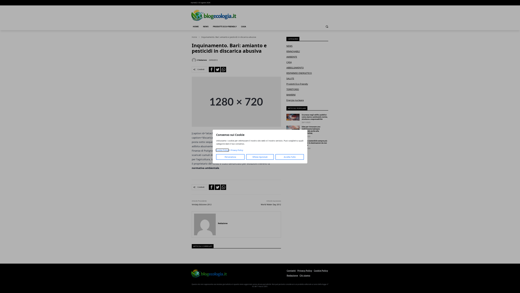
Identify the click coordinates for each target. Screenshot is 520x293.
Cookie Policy (222, 150)
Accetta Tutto (290, 157)
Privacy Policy (237, 150)
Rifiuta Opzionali (260, 157)
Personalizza (230, 157)
